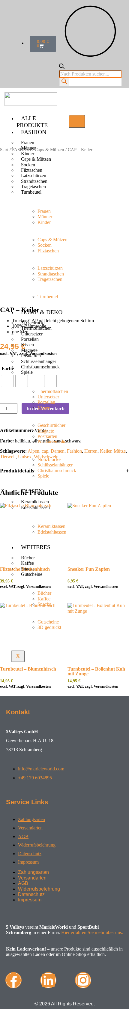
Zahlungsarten (31, 819)
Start (4, 149)
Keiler (105, 451)
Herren (91, 451)
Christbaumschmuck (40, 366)
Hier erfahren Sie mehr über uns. (92, 932)
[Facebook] (13, 980)
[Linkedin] (48, 980)
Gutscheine (31, 574)
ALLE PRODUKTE (32, 121)
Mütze (120, 451)
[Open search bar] (61, 67)
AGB (23, 836)
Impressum (28, 862)
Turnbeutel (31, 192)
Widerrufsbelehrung (37, 844)
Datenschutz (29, 853)
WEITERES (35, 547)
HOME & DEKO (41, 312)
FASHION (33, 132)
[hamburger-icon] (77, 121)
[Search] (64, 82)
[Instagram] (83, 980)
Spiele (27, 372)
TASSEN (32, 491)
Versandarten (30, 827)
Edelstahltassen (35, 507)
